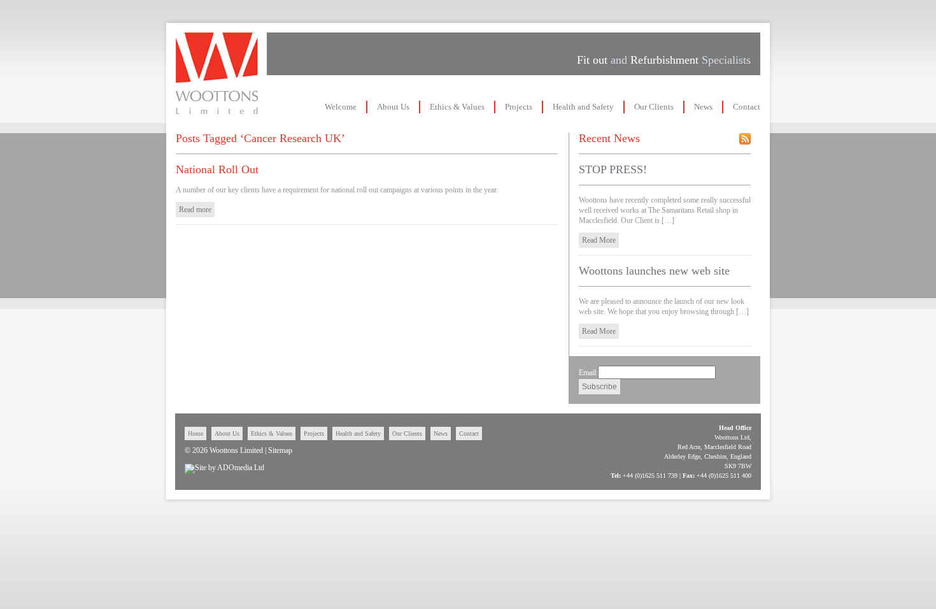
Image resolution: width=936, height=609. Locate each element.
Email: (588, 372)
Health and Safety (583, 106)
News (703, 106)
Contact (746, 106)
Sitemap (280, 450)
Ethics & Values (457, 106)
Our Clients (654, 106)
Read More (599, 240)
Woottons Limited (217, 73)
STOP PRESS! (613, 169)
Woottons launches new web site (654, 270)
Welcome (341, 106)
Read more (195, 209)
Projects (518, 106)
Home (195, 433)
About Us (393, 106)
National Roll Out (217, 169)
